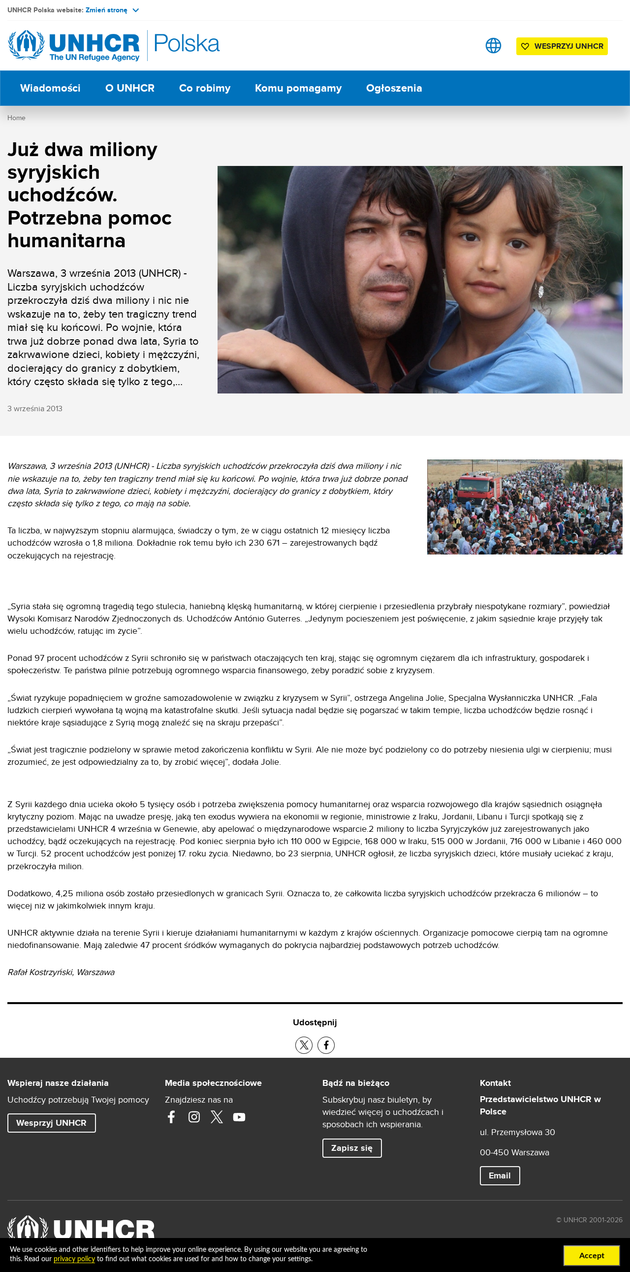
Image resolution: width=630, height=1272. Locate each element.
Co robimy (204, 88)
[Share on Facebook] (326, 1045)
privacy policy (74, 1259)
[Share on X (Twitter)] (304, 1045)
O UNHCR (130, 88)
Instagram (194, 1116)
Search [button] (462, 45)
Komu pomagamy (298, 88)
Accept (591, 1256)
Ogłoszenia (394, 88)
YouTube (239, 1116)
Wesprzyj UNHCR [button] (569, 46)
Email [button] (500, 1175)
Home (16, 118)
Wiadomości (50, 88)
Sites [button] (493, 45)
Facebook (171, 1116)
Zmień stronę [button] (106, 10)
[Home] (76, 45)
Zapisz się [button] (356, 1147)
